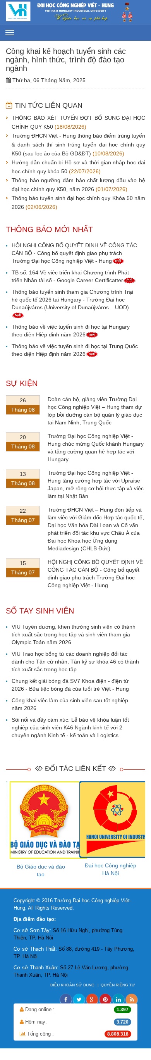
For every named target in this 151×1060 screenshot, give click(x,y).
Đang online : (76, 1009)
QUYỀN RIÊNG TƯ (118, 985)
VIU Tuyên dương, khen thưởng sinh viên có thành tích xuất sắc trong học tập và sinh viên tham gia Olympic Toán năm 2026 (74, 634)
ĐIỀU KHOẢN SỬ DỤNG (73, 985)
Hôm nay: (76, 1022)
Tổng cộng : (77, 1034)
